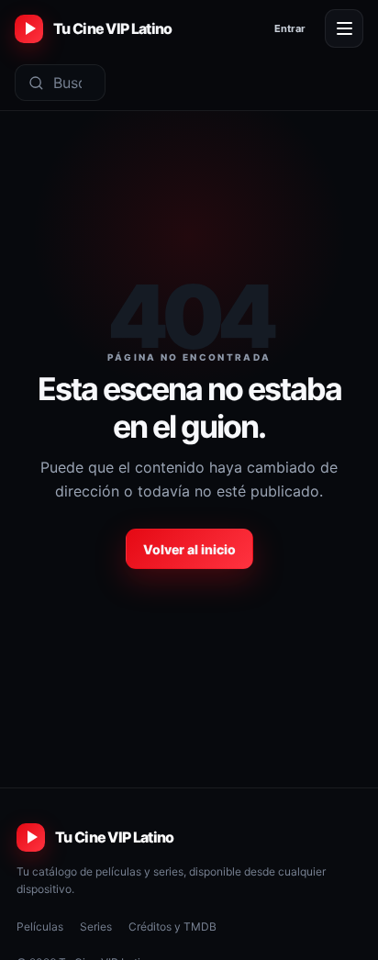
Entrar (290, 28)
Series (96, 926)
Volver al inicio (189, 549)
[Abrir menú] (344, 28)
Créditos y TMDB (172, 926)
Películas (40, 926)
